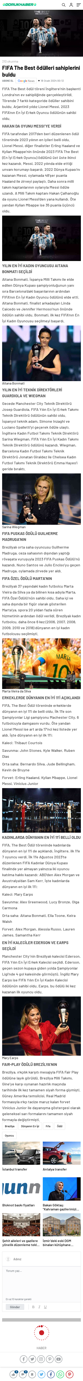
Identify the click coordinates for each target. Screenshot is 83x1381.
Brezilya (9, 1126)
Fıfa (48, 1126)
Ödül (59, 1126)
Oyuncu (9, 1135)
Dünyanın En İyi (30, 1126)
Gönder (15, 1307)
